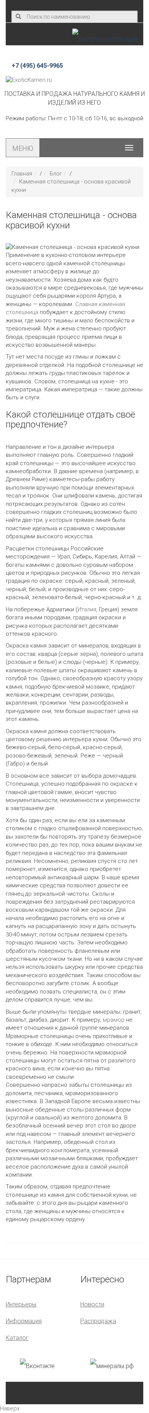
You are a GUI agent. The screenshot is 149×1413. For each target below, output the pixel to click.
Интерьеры (21, 1304)
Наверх (9, 1408)
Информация (24, 1321)
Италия (87, 609)
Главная (21, 173)
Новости (92, 1304)
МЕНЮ (22, 148)
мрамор (114, 1019)
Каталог (17, 1337)
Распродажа (98, 1321)
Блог (56, 173)
